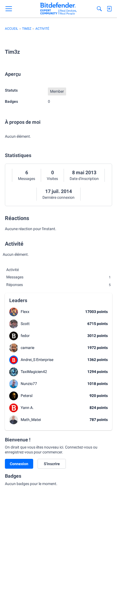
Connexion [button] (19, 464)
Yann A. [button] (27, 407)
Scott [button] (25, 323)
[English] (58, 8)
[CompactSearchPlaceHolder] (99, 8)
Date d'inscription (84, 178)
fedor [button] (25, 335)
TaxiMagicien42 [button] (34, 371)
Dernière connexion (58, 197)
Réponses (58, 284)
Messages (26, 178)
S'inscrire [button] (52, 464)
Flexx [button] (25, 311)
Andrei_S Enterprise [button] (37, 359)
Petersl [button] (26, 395)
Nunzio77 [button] (29, 383)
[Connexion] (109, 8)
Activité (12, 269)
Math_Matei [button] (31, 419)
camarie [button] (27, 347)
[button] (13, 312)
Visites (52, 178)
